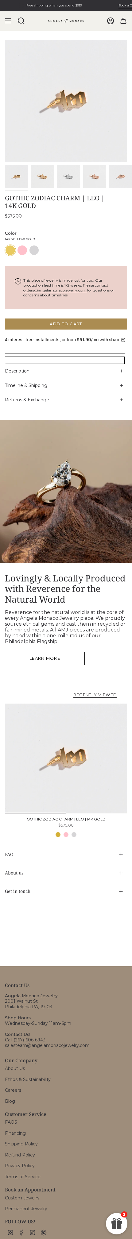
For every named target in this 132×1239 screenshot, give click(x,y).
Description (17, 371)
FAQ (9, 854)
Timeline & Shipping (26, 385)
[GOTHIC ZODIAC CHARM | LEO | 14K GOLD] (66, 758)
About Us (15, 1068)
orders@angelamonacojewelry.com (55, 290)
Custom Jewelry (22, 1198)
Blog (10, 1101)
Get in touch (17, 891)
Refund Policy (20, 1155)
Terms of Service (23, 1176)
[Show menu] (8, 21)
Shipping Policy (21, 1144)
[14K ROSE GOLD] (66, 834)
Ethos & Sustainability (28, 1079)
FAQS (11, 1122)
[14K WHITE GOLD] (74, 834)
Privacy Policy (20, 1165)
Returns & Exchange (27, 400)
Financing (15, 1133)
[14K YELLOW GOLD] (58, 834)
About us (14, 873)
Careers (13, 1090)
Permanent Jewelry (26, 1208)
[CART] (123, 21)
